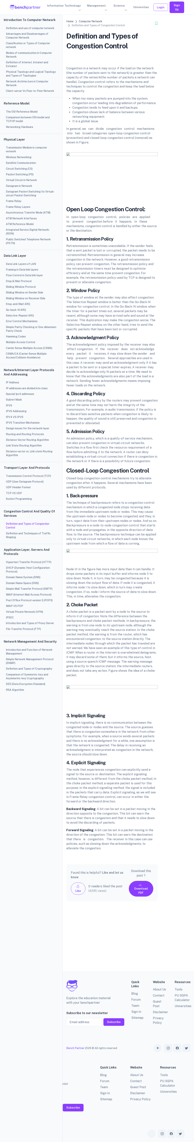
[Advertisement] (112, 939)
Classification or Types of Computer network (28, 45)
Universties (141, 7)
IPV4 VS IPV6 (14, 417)
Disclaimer (160, 1012)
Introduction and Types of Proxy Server (30, 623)
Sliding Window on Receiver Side (25, 298)
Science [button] (119, 5)
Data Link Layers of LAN (21, 263)
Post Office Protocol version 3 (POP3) (29, 600)
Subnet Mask (14, 399)
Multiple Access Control (20, 342)
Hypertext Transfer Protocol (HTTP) (28, 562)
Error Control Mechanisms (22, 321)
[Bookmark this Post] (156, 23)
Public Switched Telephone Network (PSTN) (28, 241)
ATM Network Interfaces (21, 218)
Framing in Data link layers (22, 269)
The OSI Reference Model (22, 111)
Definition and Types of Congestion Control (27, 525)
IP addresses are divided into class (27, 388)
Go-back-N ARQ (16, 309)
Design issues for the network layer (27, 428)
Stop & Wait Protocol (19, 281)
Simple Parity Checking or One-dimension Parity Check (31, 329)
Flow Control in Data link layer (24, 275)
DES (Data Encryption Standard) (25, 684)
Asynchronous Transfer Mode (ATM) (28, 212)
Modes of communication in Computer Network (29, 54)
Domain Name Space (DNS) (22, 583)
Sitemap (137, 1018)
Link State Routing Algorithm (24, 445)
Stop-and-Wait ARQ (18, 304)
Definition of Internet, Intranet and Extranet (27, 64)
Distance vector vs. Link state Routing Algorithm (29, 453)
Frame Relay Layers (18, 206)
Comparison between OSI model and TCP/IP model (28, 119)
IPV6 (9, 405)
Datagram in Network (19, 185)
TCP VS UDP (14, 493)
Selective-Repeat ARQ (20, 315)
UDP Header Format (18, 487)
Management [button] (96, 5)
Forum (136, 999)
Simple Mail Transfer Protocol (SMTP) (29, 588)
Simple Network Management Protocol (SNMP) (30, 661)
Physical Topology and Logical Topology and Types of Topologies (31, 73)
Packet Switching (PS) (20, 174)
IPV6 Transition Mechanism (23, 422)
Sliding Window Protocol (21, 286)
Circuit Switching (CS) (19, 168)
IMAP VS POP (14, 605)
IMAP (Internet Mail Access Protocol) (29, 594)
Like (78, 890)
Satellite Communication (21, 162)
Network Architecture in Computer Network (27, 83)
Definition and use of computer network (30, 28)
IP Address (12, 382)
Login (160, 7)
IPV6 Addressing (16, 411)
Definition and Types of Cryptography (29, 668)
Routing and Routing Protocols (25, 434)
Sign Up (177, 7)
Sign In (136, 1012)
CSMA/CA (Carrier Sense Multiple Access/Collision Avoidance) (26, 355)
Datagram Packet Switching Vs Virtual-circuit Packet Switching (30, 193)
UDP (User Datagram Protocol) (25, 481)
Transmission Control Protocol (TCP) (28, 475)
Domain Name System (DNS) (23, 577)
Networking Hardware (19, 126)
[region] (31, 571)
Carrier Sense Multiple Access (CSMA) (29, 348)
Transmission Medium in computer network (26, 149)
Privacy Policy (140, 1099)
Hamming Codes (16, 336)
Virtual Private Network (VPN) (24, 611)
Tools (178, 989)
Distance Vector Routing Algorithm (27, 439)
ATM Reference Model (20, 224)
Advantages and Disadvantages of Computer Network (27, 35)
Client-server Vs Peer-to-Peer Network (30, 90)
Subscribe (114, 1022)
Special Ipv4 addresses (20, 393)
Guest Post (138, 1087)
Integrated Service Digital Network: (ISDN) (27, 231)
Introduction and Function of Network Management (29, 651)
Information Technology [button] (64, 5)
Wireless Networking (18, 157)
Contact (158, 995)
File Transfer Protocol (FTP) (23, 629)
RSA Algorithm (15, 689)
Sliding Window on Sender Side (24, 292)
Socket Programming (19, 498)
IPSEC (10, 617)
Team (135, 1005)
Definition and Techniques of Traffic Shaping (28, 535)
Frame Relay (13, 201)
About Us (159, 989)
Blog (134, 993)
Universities (183, 1006)
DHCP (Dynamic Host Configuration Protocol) (28, 569)
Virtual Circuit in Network (21, 180)
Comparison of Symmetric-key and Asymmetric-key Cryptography (27, 676)
